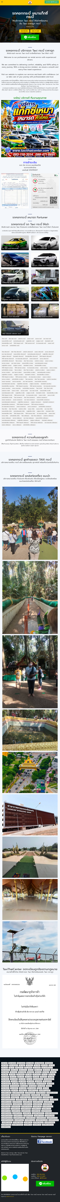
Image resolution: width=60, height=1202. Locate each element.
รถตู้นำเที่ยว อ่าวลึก (20, 393)
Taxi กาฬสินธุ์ (30, 1063)
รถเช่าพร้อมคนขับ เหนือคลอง (8, 420)
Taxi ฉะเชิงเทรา (13, 1065)
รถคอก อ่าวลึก (42, 395)
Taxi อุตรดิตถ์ (32, 1086)
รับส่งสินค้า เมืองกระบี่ (18, 356)
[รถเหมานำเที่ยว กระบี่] (30, 523)
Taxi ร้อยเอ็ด (5, 1076)
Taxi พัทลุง (5, 1074)
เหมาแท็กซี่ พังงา (38, 1104)
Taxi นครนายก (19, 1067)
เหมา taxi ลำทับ (48, 409)
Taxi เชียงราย (5, 1088)
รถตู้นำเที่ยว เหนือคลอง (23, 420)
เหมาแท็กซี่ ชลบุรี (6, 1095)
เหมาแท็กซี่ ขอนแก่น (30, 1092)
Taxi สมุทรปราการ (38, 1079)
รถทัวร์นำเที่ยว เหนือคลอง (29, 425)
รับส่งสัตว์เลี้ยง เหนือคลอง (8, 422)
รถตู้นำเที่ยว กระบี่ (30, 341)
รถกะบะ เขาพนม (53, 368)
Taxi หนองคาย (31, 1083)
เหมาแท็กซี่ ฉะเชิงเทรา (52, 1092)
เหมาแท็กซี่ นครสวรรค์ (21, 1099)
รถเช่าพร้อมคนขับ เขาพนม (41, 363)
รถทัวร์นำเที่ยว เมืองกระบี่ (8, 361)
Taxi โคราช (14, 1090)
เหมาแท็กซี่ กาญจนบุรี (45, 1090)
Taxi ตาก (11, 1067)
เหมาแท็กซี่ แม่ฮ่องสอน (47, 1124)
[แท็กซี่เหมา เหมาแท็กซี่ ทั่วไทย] (30, 128)
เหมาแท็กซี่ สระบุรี (18, 1115)
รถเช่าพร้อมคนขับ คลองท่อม (8, 384)
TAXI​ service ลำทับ (30, 413)
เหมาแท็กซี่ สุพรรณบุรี (7, 1118)
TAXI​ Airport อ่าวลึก (7, 395)
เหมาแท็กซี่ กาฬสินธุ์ (6, 1092)
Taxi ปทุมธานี (5, 1072)
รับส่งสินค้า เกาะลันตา (30, 374)
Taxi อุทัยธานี (41, 1086)
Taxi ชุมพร (44, 1065)
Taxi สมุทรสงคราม (48, 1079)
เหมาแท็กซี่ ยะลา (5, 1108)
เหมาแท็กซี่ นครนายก (25, 1097)
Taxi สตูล (29, 1079)
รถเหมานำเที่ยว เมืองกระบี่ (20, 354)
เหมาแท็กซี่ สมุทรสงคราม (51, 1113)
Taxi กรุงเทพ (12, 1063)
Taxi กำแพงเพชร (39, 1063)
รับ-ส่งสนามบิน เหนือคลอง (51, 422)
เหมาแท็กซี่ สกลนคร (6, 1113)
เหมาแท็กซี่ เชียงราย (38, 1122)
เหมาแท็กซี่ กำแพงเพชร (18, 1092)
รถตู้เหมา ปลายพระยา (36, 402)
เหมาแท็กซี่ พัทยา (47, 1104)
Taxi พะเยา (38, 1072)
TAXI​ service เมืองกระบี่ (8, 358)
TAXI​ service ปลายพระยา (37, 404)
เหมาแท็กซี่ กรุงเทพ (33, 1090)
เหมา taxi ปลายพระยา (29, 400)
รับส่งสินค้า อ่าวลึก (40, 393)
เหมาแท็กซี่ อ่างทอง (29, 1120)
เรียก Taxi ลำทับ (13, 409)
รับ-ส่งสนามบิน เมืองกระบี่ (22, 358)
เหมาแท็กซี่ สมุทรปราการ (38, 1113)
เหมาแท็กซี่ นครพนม (47, 1097)
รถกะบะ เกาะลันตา (6, 379)
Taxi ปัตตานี (31, 1072)
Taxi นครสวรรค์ (6, 1070)
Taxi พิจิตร (12, 1074)
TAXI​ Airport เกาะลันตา (7, 377)
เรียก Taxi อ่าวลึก (48, 388)
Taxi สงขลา (22, 1079)
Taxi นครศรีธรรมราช (47, 1067)
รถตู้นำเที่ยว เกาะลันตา (7, 374)
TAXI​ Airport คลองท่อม (22, 386)
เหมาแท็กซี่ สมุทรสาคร (7, 1115)
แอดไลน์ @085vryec (52, 2)
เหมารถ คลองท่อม (16, 381)
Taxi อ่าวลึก (39, 388)
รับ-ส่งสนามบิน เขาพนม (32, 368)
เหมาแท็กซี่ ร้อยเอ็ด (25, 1108)
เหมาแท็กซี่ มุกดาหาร (47, 1106)
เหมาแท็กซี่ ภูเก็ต (37, 1106)
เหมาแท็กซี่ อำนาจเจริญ (41, 1120)
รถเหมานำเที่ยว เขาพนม (27, 363)
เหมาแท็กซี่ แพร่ (36, 1124)
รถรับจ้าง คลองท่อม (51, 379)
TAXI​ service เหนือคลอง (37, 422)
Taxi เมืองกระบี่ (5, 352)
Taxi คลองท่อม (29, 379)
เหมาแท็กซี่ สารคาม (39, 1115)
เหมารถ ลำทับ (39, 409)
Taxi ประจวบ (13, 1072)
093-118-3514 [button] (24, 31)
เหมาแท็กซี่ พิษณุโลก (26, 1106)
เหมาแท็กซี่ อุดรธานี (53, 1120)
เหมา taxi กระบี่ (47, 338)
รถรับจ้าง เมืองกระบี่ (28, 352)
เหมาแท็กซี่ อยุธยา (19, 1120)
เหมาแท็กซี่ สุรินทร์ (31, 1118)
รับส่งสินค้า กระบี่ (49, 341)
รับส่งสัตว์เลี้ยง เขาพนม (40, 365)
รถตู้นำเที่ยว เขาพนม (6, 365)
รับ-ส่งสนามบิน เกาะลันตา (35, 377)
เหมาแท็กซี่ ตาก (15, 1097)
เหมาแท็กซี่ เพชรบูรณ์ (17, 1124)
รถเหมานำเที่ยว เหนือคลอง (42, 418)
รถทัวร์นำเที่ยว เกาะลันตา (17, 379)
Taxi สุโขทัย (23, 1083)
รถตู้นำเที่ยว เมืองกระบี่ (48, 354)
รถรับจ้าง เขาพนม (39, 361)
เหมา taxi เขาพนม (15, 363)
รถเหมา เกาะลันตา (51, 370)
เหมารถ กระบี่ (38, 338)
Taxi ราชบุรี (28, 1076)
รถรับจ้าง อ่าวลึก (6, 390)
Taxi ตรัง (51, 1065)
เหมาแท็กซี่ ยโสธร (15, 1108)
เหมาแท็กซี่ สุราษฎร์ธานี (19, 1118)
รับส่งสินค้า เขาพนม (28, 365)
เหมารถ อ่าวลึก (24, 390)
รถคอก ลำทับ (52, 413)
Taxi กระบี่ (4, 338)
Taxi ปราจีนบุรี (22, 1072)
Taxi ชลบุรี (22, 1065)
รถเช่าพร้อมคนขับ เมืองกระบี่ (34, 354)
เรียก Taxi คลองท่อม (40, 379)
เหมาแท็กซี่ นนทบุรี (33, 1099)
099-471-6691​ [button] (35, 31)
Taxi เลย (39, 1088)
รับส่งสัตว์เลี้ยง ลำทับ (7, 413)
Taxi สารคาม (30, 1081)
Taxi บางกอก (38, 1070)
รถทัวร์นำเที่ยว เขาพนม (7, 370)
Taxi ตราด (4, 1067)
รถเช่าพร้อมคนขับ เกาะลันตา (43, 372)
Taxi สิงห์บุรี (38, 1081)
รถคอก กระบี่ (51, 343)
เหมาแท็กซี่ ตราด (6, 1097)
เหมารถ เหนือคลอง (17, 418)
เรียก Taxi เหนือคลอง (36, 415)
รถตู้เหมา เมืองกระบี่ (6, 356)
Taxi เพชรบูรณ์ (31, 1088)
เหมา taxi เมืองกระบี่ (7, 354)
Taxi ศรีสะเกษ (5, 1079)
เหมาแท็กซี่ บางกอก (6, 1102)
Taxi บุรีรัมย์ (54, 1070)
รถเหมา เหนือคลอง (6, 418)
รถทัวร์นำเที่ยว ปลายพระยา (45, 406)
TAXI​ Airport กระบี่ (18, 343)
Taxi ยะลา (44, 1074)
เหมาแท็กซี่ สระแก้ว (28, 1115)
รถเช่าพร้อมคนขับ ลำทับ (19, 411)
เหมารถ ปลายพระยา (17, 400)
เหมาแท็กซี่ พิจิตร (16, 1106)
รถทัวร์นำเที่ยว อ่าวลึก (7, 397)
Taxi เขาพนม (19, 361)
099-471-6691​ (41, 1176)
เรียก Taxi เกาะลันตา (28, 370)
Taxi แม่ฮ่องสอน (6, 1090)
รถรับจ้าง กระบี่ (21, 338)
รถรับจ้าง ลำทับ (22, 409)
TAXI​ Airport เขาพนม (7, 368)
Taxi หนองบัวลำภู (41, 1083)
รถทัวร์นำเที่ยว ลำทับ (15, 415)
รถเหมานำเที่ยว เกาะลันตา (29, 372)
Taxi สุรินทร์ (15, 1083)
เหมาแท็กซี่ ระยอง (46, 1108)
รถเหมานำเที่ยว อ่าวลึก (45, 390)
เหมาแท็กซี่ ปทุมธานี (38, 1102)
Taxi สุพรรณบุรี (47, 1081)
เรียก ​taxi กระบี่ (12, 338)
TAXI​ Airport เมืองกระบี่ (45, 356)
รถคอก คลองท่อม (6, 388)
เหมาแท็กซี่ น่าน (53, 1099)
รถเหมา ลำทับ (31, 409)
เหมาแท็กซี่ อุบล (28, 1122)
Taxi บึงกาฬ (46, 1070)
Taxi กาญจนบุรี (21, 1063)
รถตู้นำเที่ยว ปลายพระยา (23, 402)
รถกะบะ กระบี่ (5, 345)
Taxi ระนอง (13, 1076)
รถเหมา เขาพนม (49, 361)
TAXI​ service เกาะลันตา (21, 377)
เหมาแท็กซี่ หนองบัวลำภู (7, 1120)
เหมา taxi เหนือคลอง (29, 418)
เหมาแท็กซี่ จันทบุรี (41, 1092)
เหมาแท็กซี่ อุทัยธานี (18, 1122)
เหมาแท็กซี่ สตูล (27, 1113)
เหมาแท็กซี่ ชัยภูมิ (26, 1095)
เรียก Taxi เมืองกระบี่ (16, 352)
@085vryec (43, 1178)
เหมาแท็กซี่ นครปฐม (36, 1097)
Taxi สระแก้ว (22, 1081)
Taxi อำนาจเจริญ (15, 1086)
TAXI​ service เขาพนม (20, 368)
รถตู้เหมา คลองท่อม (34, 384)
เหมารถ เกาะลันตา (6, 372)
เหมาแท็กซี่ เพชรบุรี (6, 1124)
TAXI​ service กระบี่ (29, 343)
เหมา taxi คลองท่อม (28, 381)
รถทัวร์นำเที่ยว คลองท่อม (28, 388)
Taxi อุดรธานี (24, 1086)
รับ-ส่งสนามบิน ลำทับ (42, 413)
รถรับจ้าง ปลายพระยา (42, 397)
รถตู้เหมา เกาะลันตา (18, 374)
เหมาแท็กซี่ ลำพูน (36, 1111)
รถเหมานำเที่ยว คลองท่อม (41, 381)
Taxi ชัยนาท (29, 1065)
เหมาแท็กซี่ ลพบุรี (16, 1111)
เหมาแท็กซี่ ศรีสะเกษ (46, 1111)
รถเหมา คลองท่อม (6, 381)
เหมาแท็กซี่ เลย (28, 1124)
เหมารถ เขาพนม (5, 363)
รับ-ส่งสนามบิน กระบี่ (41, 343)
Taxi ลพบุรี (36, 1076)
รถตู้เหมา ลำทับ (40, 411)
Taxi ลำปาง (43, 1076)
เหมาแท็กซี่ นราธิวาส (43, 1099)
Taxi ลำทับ (4, 409)
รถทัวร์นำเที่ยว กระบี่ (14, 345)
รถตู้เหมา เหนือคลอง (35, 420)
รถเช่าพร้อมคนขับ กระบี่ (18, 341)
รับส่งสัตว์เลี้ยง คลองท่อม (8, 386)
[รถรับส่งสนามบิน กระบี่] (30, 942)
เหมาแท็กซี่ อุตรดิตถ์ (7, 1122)
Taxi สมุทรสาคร (6, 1081)
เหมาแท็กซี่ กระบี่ (23, 1090)
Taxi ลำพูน (51, 1076)
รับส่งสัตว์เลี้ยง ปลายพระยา (8, 404)
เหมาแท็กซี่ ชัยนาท (16, 1095)
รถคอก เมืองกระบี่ (34, 358)
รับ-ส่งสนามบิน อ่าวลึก (31, 395)
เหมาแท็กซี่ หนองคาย (52, 1118)
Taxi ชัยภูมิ (37, 1065)
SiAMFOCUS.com (10, 1196)
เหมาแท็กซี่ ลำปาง (26, 1111)
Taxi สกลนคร (14, 1079)
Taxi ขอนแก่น (49, 1063)
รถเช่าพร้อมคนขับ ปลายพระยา (9, 402)
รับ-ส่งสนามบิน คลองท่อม (50, 386)
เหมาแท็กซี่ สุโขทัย (41, 1118)
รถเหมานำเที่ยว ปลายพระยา (43, 400)
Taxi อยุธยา (50, 1083)
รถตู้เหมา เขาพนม (17, 365)
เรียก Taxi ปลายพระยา (29, 397)
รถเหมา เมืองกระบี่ (39, 352)
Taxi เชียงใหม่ (14, 1088)
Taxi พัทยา (53, 1072)
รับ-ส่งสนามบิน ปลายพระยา (8, 406)
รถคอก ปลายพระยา (21, 406)
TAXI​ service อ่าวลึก (19, 395)
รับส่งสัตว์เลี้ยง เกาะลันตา (43, 374)
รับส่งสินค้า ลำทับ (50, 411)
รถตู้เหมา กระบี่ (39, 341)
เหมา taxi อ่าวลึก (34, 390)
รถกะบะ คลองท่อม (16, 388)
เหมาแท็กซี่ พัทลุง (6, 1106)
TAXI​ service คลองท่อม (36, 386)
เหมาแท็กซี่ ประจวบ (49, 1102)
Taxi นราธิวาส (23, 1070)
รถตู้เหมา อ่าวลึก (30, 393)
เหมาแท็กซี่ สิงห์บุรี (49, 1115)
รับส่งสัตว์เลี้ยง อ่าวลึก (52, 393)
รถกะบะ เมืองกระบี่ (44, 358)
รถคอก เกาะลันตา (47, 377)
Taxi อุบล (49, 1086)
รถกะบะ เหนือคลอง (17, 425)
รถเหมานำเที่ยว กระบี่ (6, 341)
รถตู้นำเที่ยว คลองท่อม (22, 384)
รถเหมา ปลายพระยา (6, 400)
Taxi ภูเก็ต (28, 1074)
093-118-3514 (41, 1174)
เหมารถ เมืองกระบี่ (49, 352)
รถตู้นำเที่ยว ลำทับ (31, 411)
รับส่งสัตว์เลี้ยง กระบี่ (7, 343)
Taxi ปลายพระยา (18, 397)
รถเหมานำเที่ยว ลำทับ (7, 411)
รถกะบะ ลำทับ (5, 415)
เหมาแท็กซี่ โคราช (6, 1127)
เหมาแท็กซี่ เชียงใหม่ (49, 1122)
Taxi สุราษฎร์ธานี (6, 1083)
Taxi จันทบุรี (5, 1065)
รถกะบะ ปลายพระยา (32, 406)
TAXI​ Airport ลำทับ (18, 413)
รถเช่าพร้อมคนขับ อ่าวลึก (8, 393)
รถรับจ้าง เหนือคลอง (48, 415)
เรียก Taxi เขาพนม (28, 361)
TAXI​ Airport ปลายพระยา (23, 404)
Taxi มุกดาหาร (36, 1074)
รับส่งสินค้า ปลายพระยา (48, 402)
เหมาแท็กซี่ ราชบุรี (6, 1111)
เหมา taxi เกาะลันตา (17, 372)
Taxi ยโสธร (52, 1074)
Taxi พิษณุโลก (20, 1074)
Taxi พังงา (45, 1072)
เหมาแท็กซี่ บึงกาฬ (17, 1102)
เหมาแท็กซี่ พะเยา (28, 1104)
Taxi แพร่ (46, 1088)
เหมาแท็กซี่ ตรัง (45, 1095)
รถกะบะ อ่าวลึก (51, 395)
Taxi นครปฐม (28, 1067)
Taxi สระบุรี (14, 1081)
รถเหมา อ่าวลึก (15, 390)
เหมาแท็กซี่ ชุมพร (36, 1095)
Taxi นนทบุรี (15, 1070)
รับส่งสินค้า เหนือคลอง (47, 420)
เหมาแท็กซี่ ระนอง (36, 1108)
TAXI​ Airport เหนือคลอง (22, 422)
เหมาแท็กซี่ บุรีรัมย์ (27, 1102)
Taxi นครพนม (36, 1067)
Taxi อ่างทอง (5, 1086)
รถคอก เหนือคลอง (6, 425)
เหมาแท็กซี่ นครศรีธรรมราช (8, 1099)
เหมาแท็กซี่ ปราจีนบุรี (6, 1104)
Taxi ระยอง (21, 1076)
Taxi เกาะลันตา (18, 370)
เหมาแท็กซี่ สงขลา (17, 1113)
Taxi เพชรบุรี (23, 1088)
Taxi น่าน (30, 1070)
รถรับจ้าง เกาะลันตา (40, 370)
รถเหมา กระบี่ (30, 338)
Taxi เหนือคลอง (25, 415)
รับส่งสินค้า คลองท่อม (46, 384)
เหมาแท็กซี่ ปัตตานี (17, 1104)
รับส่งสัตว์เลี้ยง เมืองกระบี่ (31, 356)
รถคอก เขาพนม (44, 368)
